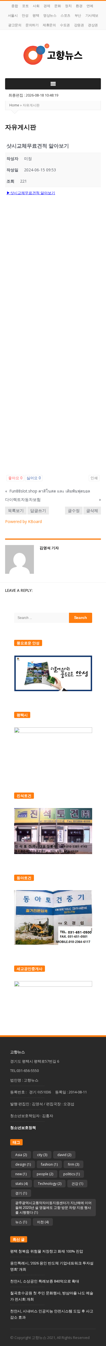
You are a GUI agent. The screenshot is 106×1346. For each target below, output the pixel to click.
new (21, 1174)
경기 (21, 1193)
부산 (78, 15)
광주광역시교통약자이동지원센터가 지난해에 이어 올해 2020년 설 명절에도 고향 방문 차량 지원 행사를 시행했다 (53, 1207)
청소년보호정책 (23, 1127)
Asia (21, 1154)
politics (71, 1174)
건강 (77, 1183)
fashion (49, 1164)
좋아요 (15, 478)
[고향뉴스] (53, 54)
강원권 (79, 25)
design (23, 1164)
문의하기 (31, 25)
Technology (49, 1183)
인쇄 (94, 478)
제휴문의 (49, 25)
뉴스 (21, 1222)
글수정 (74, 510)
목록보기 (16, 510)
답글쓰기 (38, 510)
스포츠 (65, 15)
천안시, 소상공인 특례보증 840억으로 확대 (44, 1281)
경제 (47, 5)
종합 (14, 5)
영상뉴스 (49, 15)
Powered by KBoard (23, 521)
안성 (25, 15)
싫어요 (34, 478)
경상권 (93, 25)
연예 (89, 5)
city (42, 1154)
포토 (25, 5)
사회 (36, 5)
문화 (57, 5)
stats (21, 1183)
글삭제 (92, 510)
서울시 (13, 15)
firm (73, 1164)
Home (14, 105)
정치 (68, 5)
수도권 (65, 25)
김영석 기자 (49, 547)
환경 (79, 5)
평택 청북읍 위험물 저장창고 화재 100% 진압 (46, 1251)
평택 (36, 15)
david (64, 1154)
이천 (43, 1222)
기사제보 (91, 15)
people (45, 1174)
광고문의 (14, 25)
